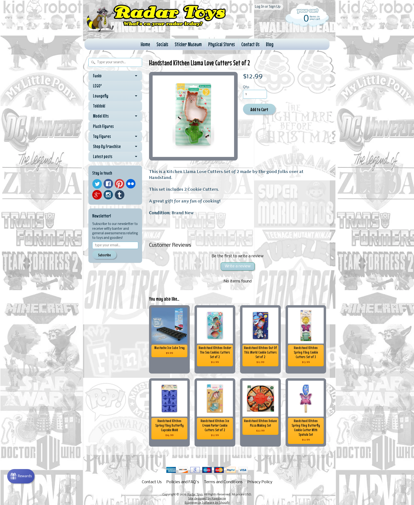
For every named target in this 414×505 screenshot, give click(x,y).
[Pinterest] (119, 184)
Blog (269, 44)
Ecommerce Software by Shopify (207, 502)
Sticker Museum (188, 44)
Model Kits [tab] (101, 116)
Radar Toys (195, 494)
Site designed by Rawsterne (207, 498)
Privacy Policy (259, 482)
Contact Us (250, 44)
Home (145, 44)
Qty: (246, 87)
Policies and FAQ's (183, 482)
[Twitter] (97, 184)
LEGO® (97, 85)
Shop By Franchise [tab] (107, 146)
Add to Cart (259, 109)
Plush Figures (103, 126)
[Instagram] (108, 195)
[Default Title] (193, 116)
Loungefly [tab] (100, 95)
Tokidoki (99, 106)
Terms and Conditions (223, 482)
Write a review (238, 266)
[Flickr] (131, 184)
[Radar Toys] (156, 31)
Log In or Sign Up (268, 7)
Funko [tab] (97, 75)
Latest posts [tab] (102, 156)
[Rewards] (20, 476)
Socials (162, 44)
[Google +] (97, 195)
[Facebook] (108, 184)
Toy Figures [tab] (102, 136)
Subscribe (104, 255)
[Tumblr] (119, 195)
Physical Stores (221, 44)
